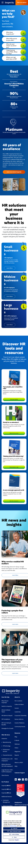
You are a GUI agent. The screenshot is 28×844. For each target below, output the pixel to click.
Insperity (6, 785)
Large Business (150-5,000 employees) (7, 771)
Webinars (17, 744)
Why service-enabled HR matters (13, 562)
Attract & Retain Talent (6, 711)
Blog (16, 737)
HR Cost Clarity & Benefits (6, 724)
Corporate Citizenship (20, 715)
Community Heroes (20, 726)
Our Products (5, 782)
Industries (4, 738)
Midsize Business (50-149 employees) (7, 765)
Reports (17, 755)
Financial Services (7, 755)
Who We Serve (6, 735)
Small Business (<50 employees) (7, 759)
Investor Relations (19, 723)
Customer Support (20, 773)
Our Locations (18, 701)
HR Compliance (6, 719)
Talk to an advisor (21, 2)
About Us (17, 697)
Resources (17, 733)
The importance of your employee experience (12, 660)
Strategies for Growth (7, 728)
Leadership (18, 712)
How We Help (5, 697)
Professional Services (6, 750)
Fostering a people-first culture (12, 611)
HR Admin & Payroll (7, 715)
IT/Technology (6, 746)
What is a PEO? (19, 762)
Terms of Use (13, 826)
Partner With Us (19, 719)
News (16, 759)
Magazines (17, 751)
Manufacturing (7, 742)
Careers (17, 708)
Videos (16, 748)
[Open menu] (2, 2)
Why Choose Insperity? (5, 701)
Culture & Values (19, 704)
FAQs (16, 766)
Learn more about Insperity (14, 172)
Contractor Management (6, 801)
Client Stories (5, 775)
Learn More (10, 268)
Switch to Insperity (7, 706)
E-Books (17, 740)
